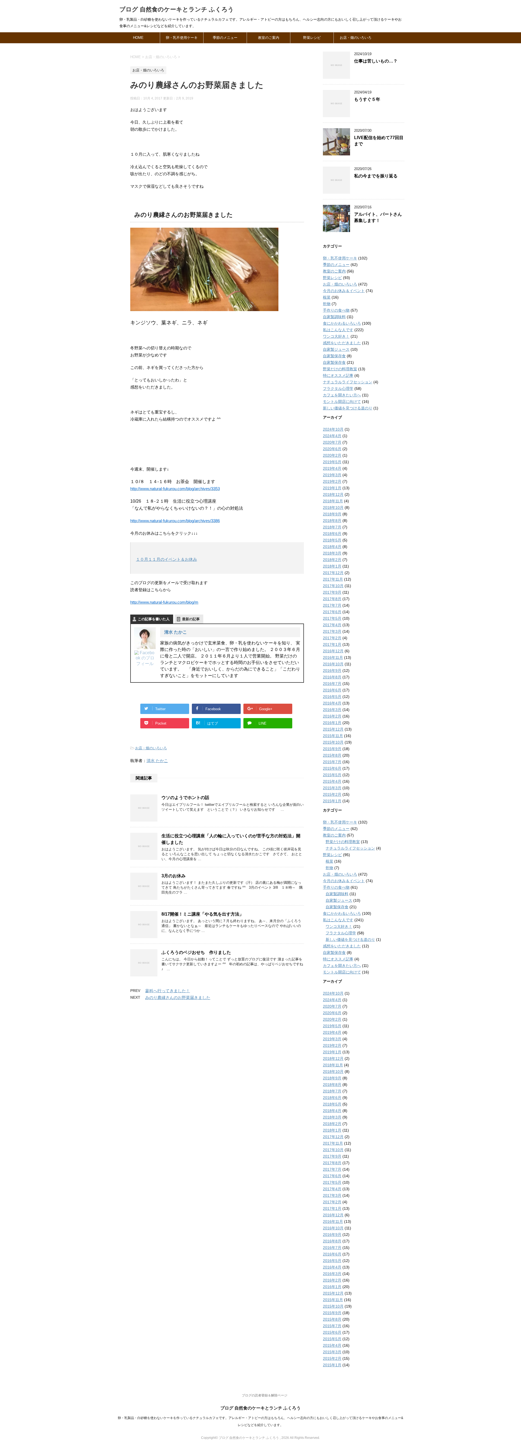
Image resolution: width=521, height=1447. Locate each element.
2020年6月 (332, 449)
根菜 (327, 297)
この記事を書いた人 (154, 619)
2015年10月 (333, 742)
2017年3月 (332, 631)
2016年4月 (332, 703)
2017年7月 (332, 605)
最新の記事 (191, 619)
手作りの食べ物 (336, 310)
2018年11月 (333, 501)
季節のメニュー (225, 38)
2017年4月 (332, 625)
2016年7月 (332, 683)
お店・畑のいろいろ (355, 38)
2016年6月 (332, 690)
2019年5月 (332, 462)
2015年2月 (332, 794)
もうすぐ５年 (367, 99)
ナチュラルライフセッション (347, 382)
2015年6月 (332, 768)
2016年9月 (332, 670)
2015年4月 (332, 781)
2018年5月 (332, 540)
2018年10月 (333, 507)
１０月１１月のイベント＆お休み (166, 559)
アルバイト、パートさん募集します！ (378, 217)
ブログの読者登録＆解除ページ (264, 1395)
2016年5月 (332, 696)
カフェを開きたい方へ (342, 395)
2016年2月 (332, 716)
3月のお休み (173, 875)
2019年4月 (332, 468)
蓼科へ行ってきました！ (167, 990)
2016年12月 (333, 651)
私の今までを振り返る (376, 176)
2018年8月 (332, 520)
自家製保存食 (334, 356)
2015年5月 (332, 775)
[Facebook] (144, 658)
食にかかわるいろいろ (342, 323)
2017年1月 (332, 644)
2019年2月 (332, 481)
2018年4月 (332, 546)
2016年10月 (333, 664)
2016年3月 (332, 709)
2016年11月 (333, 657)
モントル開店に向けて (342, 401)
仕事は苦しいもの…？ (376, 61)
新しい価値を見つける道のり (347, 408)
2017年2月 (332, 638)
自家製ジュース (336, 349)
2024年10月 (333, 429)
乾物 (327, 304)
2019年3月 (332, 475)
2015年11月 (333, 736)
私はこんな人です (338, 330)
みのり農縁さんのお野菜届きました (177, 997)
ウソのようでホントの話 (185, 797)
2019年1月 (332, 488)
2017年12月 (333, 573)
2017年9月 (332, 592)
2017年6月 (332, 612)
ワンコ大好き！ (336, 336)
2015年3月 (332, 788)
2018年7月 (332, 527)
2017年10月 (333, 586)
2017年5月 (332, 618)
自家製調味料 (334, 317)
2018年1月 (332, 566)
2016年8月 (332, 677)
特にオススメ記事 (338, 375)
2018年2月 (332, 559)
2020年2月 (332, 455)
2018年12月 (333, 494)
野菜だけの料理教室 (340, 369)
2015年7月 (332, 762)
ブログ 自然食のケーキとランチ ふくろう (176, 9)
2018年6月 (332, 533)
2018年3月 (332, 553)
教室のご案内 (268, 38)
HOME (138, 38)
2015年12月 (333, 729)
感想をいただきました (342, 343)
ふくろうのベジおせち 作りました (196, 952)
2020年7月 (332, 442)
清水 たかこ (175, 632)
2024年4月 (332, 436)
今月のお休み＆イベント (344, 291)
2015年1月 (332, 801)
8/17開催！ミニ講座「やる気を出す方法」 (202, 914)
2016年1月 (332, 723)
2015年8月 (332, 755)
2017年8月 (332, 599)
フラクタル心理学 (338, 388)
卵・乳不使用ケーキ (182, 38)
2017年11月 (333, 579)
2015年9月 (332, 749)
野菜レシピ (312, 38)
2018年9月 (332, 514)
